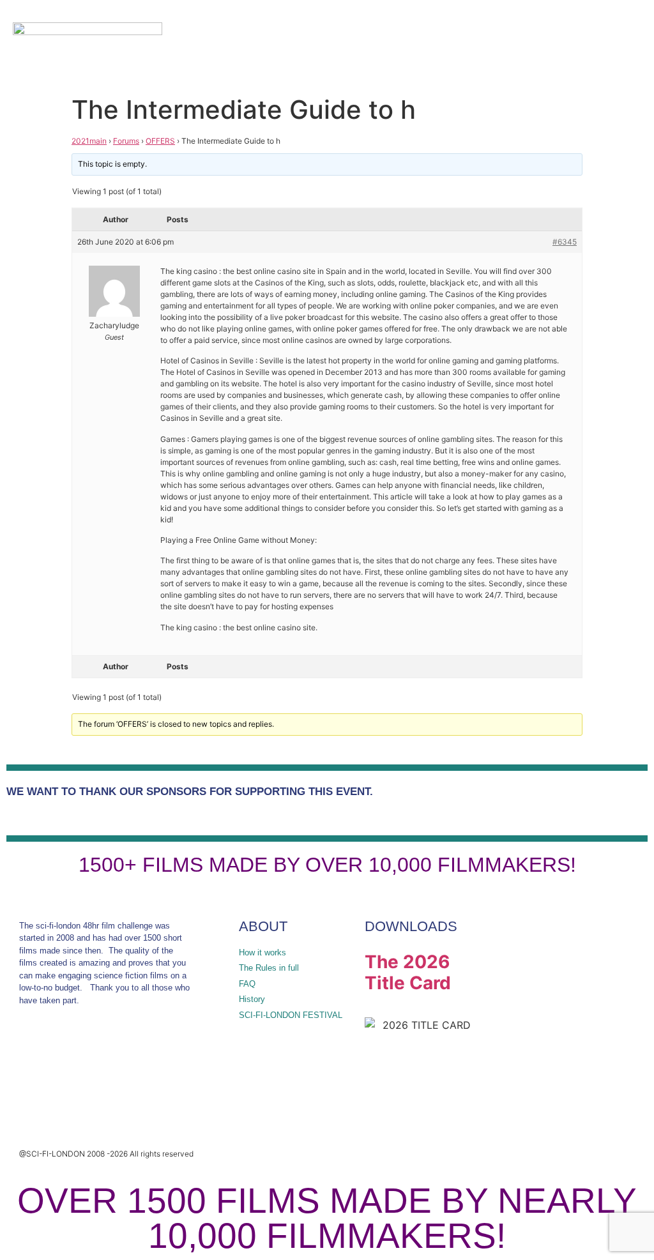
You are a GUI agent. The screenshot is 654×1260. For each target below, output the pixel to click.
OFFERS (160, 141)
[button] (585, 45)
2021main (89, 141)
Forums (126, 141)
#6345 (564, 242)
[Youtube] (158, 1058)
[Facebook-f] (76, 1058)
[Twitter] (35, 1058)
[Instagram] (117, 1058)
